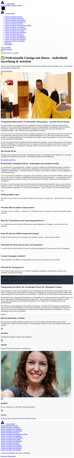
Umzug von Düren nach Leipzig (14, 30)
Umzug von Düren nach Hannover (15, 37)
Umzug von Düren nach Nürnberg (15, 39)
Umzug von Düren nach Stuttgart (15, 27)
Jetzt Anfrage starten (7, 283)
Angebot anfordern (16, 5)
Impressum (8, 42)
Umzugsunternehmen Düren (13, 17)
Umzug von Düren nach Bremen (15, 36)
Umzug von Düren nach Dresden (15, 41)
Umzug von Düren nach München (15, 22)
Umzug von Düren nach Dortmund (15, 32)
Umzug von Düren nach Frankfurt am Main (18, 25)
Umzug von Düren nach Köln (14, 23)
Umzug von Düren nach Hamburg (15, 20)
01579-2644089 (6, 5)
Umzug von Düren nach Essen (14, 34)
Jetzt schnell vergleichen (8, 160)
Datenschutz (8, 44)
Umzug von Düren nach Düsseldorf (15, 29)
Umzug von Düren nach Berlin (14, 18)
